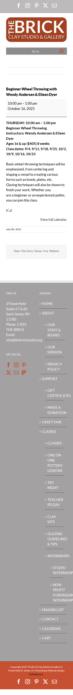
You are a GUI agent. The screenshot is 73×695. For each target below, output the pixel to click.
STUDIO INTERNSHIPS (57, 570)
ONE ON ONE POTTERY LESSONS (55, 463)
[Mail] (16, 372)
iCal (9, 210)
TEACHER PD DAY (55, 502)
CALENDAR (51, 629)
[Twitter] (8, 372)
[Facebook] (8, 364)
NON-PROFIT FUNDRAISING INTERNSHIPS (57, 593)
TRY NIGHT (52, 485)
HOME (47, 303)
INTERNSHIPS (55, 556)
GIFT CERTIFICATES (55, 393)
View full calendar (53, 219)
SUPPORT (49, 379)
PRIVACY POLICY (54, 367)
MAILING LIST (53, 610)
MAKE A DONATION (55, 410)
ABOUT (48, 313)
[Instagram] (16, 364)
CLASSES (49, 431)
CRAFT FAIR (51, 422)
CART (46, 638)
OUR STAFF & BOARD (54, 330)
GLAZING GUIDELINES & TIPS (55, 539)
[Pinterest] (23, 364)
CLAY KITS (51, 519)
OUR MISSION (54, 350)
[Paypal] (23, 372)
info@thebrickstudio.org (24, 340)
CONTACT (50, 619)
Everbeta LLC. (36, 674)
